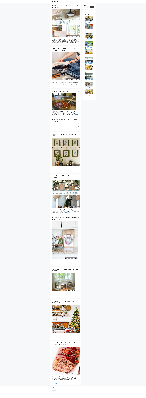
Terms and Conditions (55, 392)
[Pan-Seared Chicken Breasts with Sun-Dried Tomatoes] (89, 35)
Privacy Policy (54, 391)
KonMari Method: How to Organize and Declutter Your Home (64, 49)
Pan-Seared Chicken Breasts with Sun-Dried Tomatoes (88, 39)
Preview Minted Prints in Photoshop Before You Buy (89, 63)
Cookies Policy (54, 390)
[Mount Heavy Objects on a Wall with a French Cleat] (89, 26)
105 (55, 383)
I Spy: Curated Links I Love (88, 88)
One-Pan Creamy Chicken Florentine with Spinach (88, 72)
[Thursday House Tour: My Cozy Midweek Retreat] (89, 18)
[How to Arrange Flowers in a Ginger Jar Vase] (89, 91)
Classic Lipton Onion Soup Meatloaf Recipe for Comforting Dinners (65, 343)
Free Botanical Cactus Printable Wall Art (88, 55)
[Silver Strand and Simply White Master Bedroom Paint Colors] (89, 76)
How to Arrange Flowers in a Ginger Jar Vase (89, 95)
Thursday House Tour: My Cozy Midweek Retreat (88, 22)
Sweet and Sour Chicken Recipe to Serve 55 (65, 91)
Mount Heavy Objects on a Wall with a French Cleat (89, 31)
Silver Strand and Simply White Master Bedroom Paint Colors (89, 80)
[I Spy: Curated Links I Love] (89, 84)
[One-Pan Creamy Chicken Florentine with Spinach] (89, 67)
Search (85, 5)
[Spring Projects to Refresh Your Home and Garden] (89, 43)
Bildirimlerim (55, 1)
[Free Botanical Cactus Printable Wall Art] (89, 51)
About (53, 387)
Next (57, 383)
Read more (53, 86)
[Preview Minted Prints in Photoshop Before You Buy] (89, 59)
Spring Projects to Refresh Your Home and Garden (88, 47)
